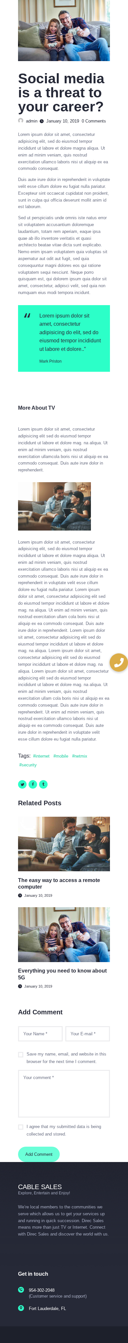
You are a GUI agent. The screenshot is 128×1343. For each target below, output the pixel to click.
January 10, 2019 (38, 895)
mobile (62, 756)
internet (42, 756)
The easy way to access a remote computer (59, 883)
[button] (119, 662)
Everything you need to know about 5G (62, 974)
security (29, 764)
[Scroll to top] (118, 1329)
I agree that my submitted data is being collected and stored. (64, 1130)
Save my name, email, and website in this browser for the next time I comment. (66, 1058)
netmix (81, 756)
